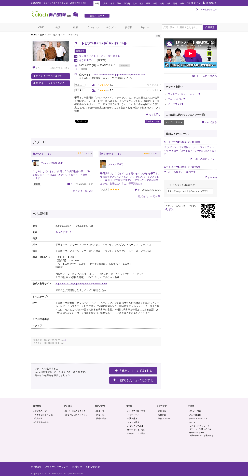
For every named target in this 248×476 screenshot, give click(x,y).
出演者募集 (132, 418)
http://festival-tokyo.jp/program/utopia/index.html (119, 74)
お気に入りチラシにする (59, 68)
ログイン (196, 3)
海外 (182, 3)
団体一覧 (100, 411)
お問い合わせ (93, 466)
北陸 (135, 3)
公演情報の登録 (41, 422)
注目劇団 (162, 415)
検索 (75, 27)
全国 (97, 3)
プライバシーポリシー (56, 466)
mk (64, 340)
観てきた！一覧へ (147, 196)
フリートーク (133, 415)
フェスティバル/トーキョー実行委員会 (99, 56)
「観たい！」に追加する (135, 370)
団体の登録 (101, 418)
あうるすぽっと (87, 60)
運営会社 (77, 466)
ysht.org (212, 177)
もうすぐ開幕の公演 (43, 415)
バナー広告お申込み (208, 9)
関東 (119, 3)
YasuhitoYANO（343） (53, 163)
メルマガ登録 (195, 415)
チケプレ (111, 27)
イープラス (174, 104)
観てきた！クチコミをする (50, 83)
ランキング (93, 27)
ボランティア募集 (135, 426)
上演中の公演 (40, 411)
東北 (112, 3)
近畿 (148, 3)
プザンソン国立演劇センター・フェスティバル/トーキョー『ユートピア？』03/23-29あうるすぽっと (190, 150)
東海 (141, 3)
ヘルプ (192, 422)
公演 (58, 27)
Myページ (146, 27)
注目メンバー (164, 418)
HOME (40, 27)
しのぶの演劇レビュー (205, 159)
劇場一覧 (100, 415)
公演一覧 (38, 418)
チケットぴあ (175, 99)
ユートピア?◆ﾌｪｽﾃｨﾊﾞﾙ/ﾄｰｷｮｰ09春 (100, 43)
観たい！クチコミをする (49, 76)
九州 (168, 3)
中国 (155, 3)
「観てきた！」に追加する (135, 380)
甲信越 (127, 3)
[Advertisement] (124, 450)
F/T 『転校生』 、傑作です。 (182, 172)
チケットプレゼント (198, 418)
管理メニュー (96, 16)
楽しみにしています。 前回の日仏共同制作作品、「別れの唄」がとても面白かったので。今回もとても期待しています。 (63, 174)
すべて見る (211, 122)
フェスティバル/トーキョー (182, 94)
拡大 (171, 209)
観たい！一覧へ (81, 191)
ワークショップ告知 (136, 433)
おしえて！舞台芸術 (136, 411)
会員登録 (211, 3)
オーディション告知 (136, 430)
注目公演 (162, 411)
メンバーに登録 (173, 122)
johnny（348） (116, 164)
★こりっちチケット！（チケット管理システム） (201, 427)
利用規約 (36, 466)
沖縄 (175, 3)
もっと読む (155, 114)
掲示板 (128, 27)
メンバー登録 (195, 411)
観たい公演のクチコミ (75, 411)
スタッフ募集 (133, 422)
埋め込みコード (153, 121)
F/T (64, 343)
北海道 (105, 3)
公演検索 (210, 27)
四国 (162, 3)
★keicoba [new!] (203, 434)
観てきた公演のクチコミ (76, 415)
